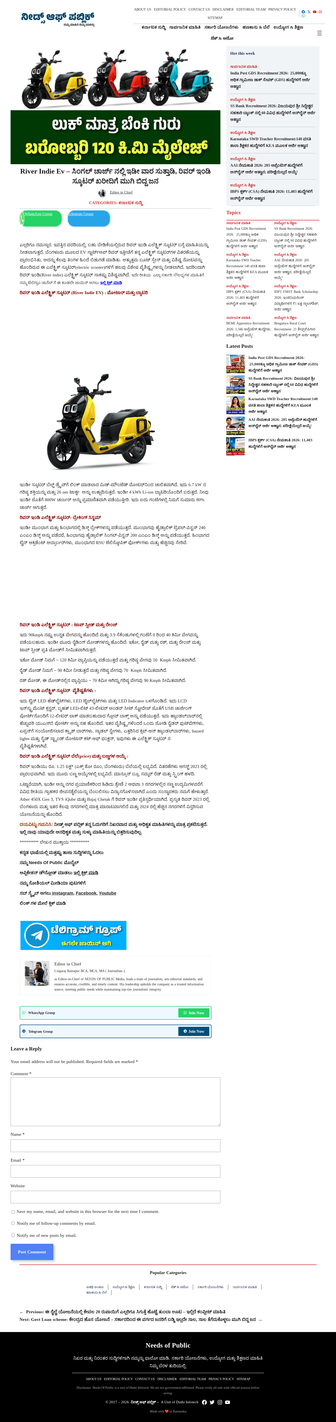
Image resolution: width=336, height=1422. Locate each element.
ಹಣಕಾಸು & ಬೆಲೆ (96, 1292)
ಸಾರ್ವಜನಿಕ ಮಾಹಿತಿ (243, 67)
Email (18, 1160)
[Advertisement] (116, 333)
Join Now (196, 1013)
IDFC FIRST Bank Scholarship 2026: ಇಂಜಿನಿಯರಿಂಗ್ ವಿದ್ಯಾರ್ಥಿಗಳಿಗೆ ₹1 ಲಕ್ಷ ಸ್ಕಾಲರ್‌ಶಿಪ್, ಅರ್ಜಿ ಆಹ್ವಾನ (296, 300)
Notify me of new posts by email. (47, 1235)
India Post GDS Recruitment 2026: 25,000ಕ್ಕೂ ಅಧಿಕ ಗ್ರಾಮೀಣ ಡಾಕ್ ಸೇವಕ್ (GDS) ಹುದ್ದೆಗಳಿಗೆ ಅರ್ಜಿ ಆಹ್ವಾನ (270, 80)
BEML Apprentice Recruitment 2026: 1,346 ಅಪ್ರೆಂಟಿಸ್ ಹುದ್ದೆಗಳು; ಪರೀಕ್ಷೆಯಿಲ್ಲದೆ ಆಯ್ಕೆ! (248, 329)
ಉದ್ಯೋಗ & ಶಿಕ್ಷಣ (242, 100)
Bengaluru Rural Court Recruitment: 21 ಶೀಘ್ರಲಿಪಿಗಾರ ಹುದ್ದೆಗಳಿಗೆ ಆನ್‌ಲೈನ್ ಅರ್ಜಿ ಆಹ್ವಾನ (296, 329)
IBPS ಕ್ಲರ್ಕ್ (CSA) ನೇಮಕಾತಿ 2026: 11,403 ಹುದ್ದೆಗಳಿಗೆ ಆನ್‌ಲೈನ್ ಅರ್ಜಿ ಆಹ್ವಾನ (271, 194)
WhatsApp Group (38, 214)
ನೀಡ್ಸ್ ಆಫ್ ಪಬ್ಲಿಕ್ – (145, 1402)
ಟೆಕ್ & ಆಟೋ (179, 1287)
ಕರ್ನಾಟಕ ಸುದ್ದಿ (130, 202)
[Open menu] (319, 33)
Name (18, 1134)
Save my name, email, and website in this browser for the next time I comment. (88, 1211)
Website (18, 1185)
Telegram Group (80, 214)
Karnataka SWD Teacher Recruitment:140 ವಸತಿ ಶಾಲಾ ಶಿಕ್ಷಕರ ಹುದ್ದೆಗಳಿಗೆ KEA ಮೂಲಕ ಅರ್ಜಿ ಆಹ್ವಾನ (270, 142)
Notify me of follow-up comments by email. (56, 1223)
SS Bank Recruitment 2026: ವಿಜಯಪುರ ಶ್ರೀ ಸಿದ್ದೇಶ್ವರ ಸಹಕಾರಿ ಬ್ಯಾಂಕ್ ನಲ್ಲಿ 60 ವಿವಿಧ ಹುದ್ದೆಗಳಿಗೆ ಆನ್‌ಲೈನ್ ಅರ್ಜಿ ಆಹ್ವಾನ (272, 112)
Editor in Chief (121, 192)
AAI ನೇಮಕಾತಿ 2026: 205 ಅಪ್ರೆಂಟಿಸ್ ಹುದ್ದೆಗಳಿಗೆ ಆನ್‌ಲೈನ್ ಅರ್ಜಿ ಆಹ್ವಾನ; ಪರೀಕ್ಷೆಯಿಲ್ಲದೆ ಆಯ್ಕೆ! (266, 168)
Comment (21, 1073)
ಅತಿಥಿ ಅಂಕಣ (95, 1287)
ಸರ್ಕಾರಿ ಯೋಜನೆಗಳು (211, 1287)
